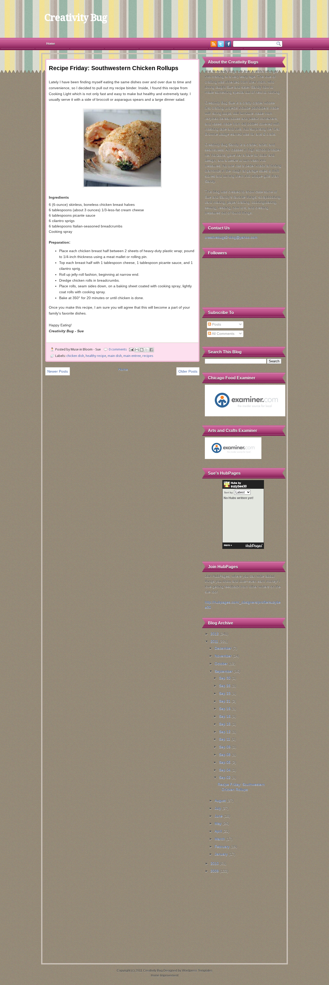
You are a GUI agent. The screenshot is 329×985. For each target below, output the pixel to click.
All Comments (222, 334)
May (218, 823)
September (224, 671)
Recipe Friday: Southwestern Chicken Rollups (113, 68)
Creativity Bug (75, 17)
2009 (215, 871)
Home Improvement (164, 975)
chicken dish (75, 356)
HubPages (253, 546)
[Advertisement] (243, 917)
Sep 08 (225, 755)
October (221, 664)
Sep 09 (225, 747)
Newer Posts (57, 371)
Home (50, 43)
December (223, 648)
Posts (216, 324)
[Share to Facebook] (151, 349)
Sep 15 (225, 724)
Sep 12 (225, 732)
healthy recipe (96, 356)
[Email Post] (130, 349)
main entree (132, 356)
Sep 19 (225, 709)
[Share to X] (146, 349)
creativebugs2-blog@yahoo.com (231, 237)
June (219, 816)
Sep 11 (224, 739)
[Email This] (136, 349)
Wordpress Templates (197, 970)
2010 (215, 864)
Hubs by (239, 484)
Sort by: (228, 492)
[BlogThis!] (141, 349)
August (220, 801)
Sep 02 (225, 777)
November (223, 656)
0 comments (118, 349)
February (222, 847)
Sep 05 (225, 762)
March (220, 839)
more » (228, 545)
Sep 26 (225, 686)
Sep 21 (225, 701)
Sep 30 (225, 678)
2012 (215, 634)
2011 (214, 641)
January (221, 854)
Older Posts (187, 371)
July (218, 808)
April (218, 831)
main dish (115, 356)
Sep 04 (225, 770)
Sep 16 (225, 716)
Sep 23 (225, 693)
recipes (147, 356)
